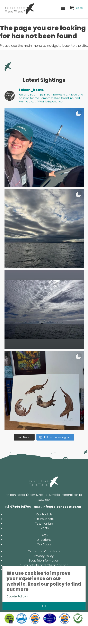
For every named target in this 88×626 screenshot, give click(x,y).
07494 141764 (20, 507)
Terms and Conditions (44, 551)
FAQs (44, 535)
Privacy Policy (44, 556)
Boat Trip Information (44, 561)
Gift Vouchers (44, 519)
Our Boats (44, 544)
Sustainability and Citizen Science (44, 565)
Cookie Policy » (17, 596)
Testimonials (44, 524)
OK (44, 606)
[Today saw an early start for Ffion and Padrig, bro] (44, 228)
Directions (44, 540)
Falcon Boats (20, 9)
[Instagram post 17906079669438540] (44, 309)
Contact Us (44, 514)
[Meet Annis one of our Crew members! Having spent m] (44, 147)
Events (44, 528)
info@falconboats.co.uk (62, 507)
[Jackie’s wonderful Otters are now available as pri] (44, 390)
